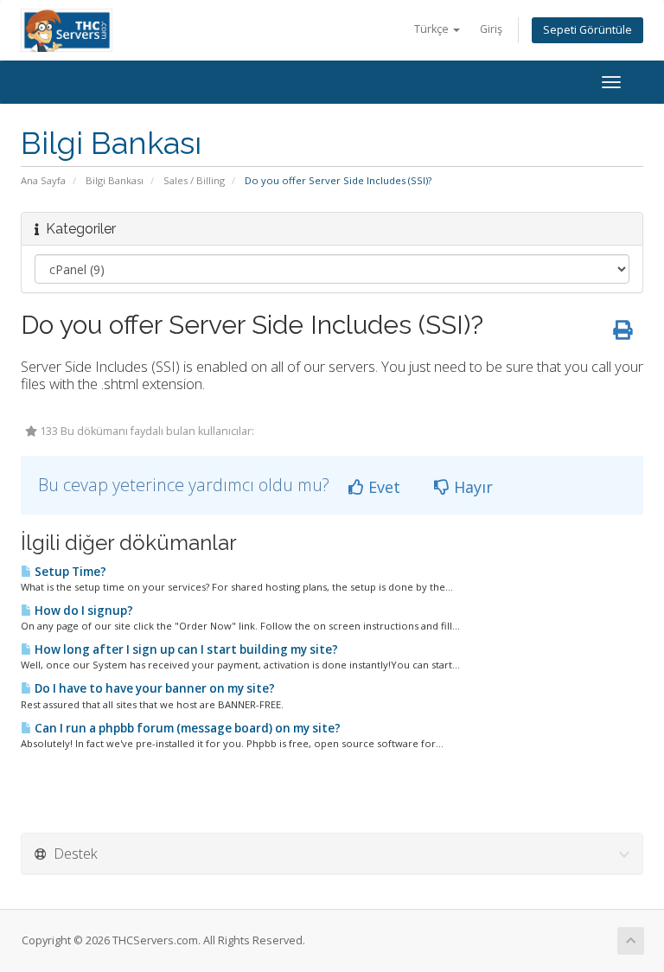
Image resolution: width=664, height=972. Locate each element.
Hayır (471, 486)
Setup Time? (69, 571)
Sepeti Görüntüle (587, 29)
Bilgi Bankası (115, 180)
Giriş (491, 29)
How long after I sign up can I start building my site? (185, 649)
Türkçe (432, 29)
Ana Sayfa (43, 180)
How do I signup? (82, 610)
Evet (382, 486)
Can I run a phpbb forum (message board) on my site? (186, 728)
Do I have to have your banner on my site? (153, 688)
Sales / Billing (194, 180)
